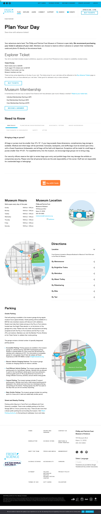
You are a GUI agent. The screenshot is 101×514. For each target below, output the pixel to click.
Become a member (69, 3)
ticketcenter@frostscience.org (44, 216)
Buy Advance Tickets (83, 75)
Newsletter (32, 441)
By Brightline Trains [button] (60, 267)
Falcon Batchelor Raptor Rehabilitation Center (49, 475)
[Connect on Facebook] (7, 3)
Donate (72, 12)
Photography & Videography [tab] (17, 130)
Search (61, 12)
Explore (26, 12)
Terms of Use (33, 482)
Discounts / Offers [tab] (56, 125)
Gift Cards (42, 3)
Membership (63, 451)
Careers (61, 461)
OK (83, 511)
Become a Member (16, 108)
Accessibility (48, 461)
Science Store (54, 3)
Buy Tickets (89, 13)
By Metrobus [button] (57, 273)
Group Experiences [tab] (76, 125)
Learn (34, 12)
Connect (42, 12)
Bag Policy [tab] (11, 125)
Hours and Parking (47, 431)
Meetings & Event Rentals (63, 442)
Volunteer (62, 482)
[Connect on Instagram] (10, 3)
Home (30, 430)
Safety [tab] (35, 130)
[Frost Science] (8, 12)
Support (50, 12)
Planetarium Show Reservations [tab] (32, 125)
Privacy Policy (64, 471)
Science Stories (34, 461)
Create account (84, 3)
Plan (19, 12)
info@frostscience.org (36, 356)
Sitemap (31, 471)
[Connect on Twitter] (4, 3)
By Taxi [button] (54, 297)
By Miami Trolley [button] (58, 279)
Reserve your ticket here (79, 93)
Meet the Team (33, 451)
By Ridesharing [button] (58, 285)
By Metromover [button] (58, 261)
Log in (95, 3)
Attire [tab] (44, 130)
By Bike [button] (55, 291)
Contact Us (62, 430)
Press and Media (49, 451)
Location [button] (55, 249)
